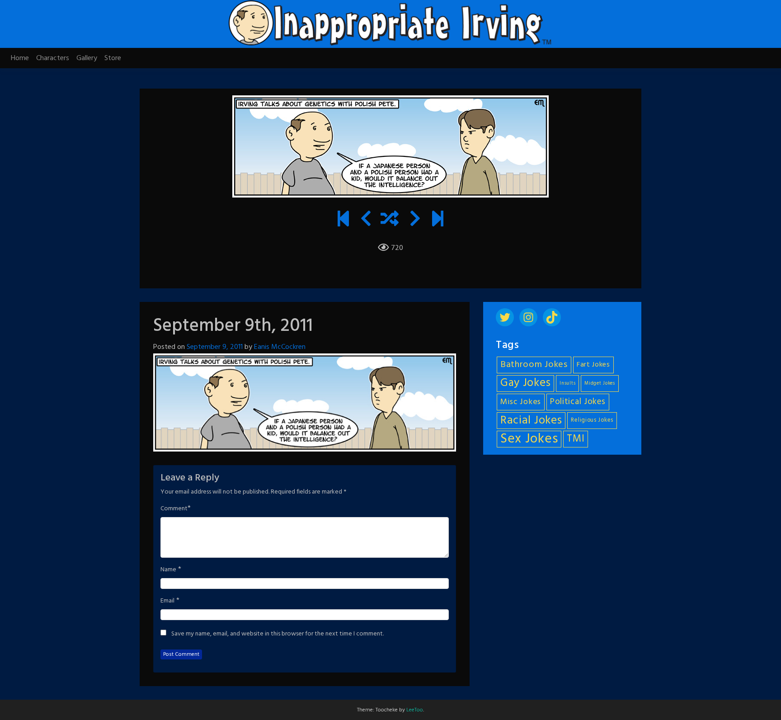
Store (112, 58)
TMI (575, 439)
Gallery (86, 58)
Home (20, 58)
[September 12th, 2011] (415, 220)
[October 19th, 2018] (438, 220)
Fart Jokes (593, 365)
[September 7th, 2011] (366, 220)
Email (167, 601)
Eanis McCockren (280, 347)
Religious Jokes (592, 420)
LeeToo (414, 710)
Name (168, 569)
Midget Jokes (599, 383)
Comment (174, 508)
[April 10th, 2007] (343, 220)
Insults (567, 383)
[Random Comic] (390, 220)
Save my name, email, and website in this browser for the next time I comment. (277, 634)
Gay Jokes (525, 383)
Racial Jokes (531, 420)
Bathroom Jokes (534, 365)
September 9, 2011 (215, 347)
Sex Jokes (529, 439)
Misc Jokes (520, 402)
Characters (52, 58)
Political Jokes (578, 402)
